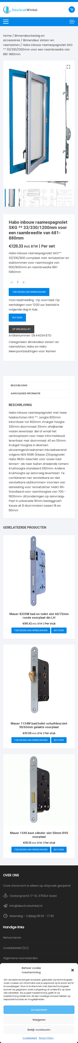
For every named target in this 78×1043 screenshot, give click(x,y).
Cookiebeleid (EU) (16, 948)
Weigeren (39, 1020)
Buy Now (17, 317)
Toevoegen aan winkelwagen (29, 291)
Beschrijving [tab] (19, 385)
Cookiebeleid (30, 1038)
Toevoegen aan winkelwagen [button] (31, 630)
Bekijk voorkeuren (39, 1030)
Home (7, 36)
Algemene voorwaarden (20, 958)
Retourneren (12, 938)
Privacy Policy (46, 1038)
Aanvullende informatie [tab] (25, 393)
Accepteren (39, 1010)
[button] (72, 970)
